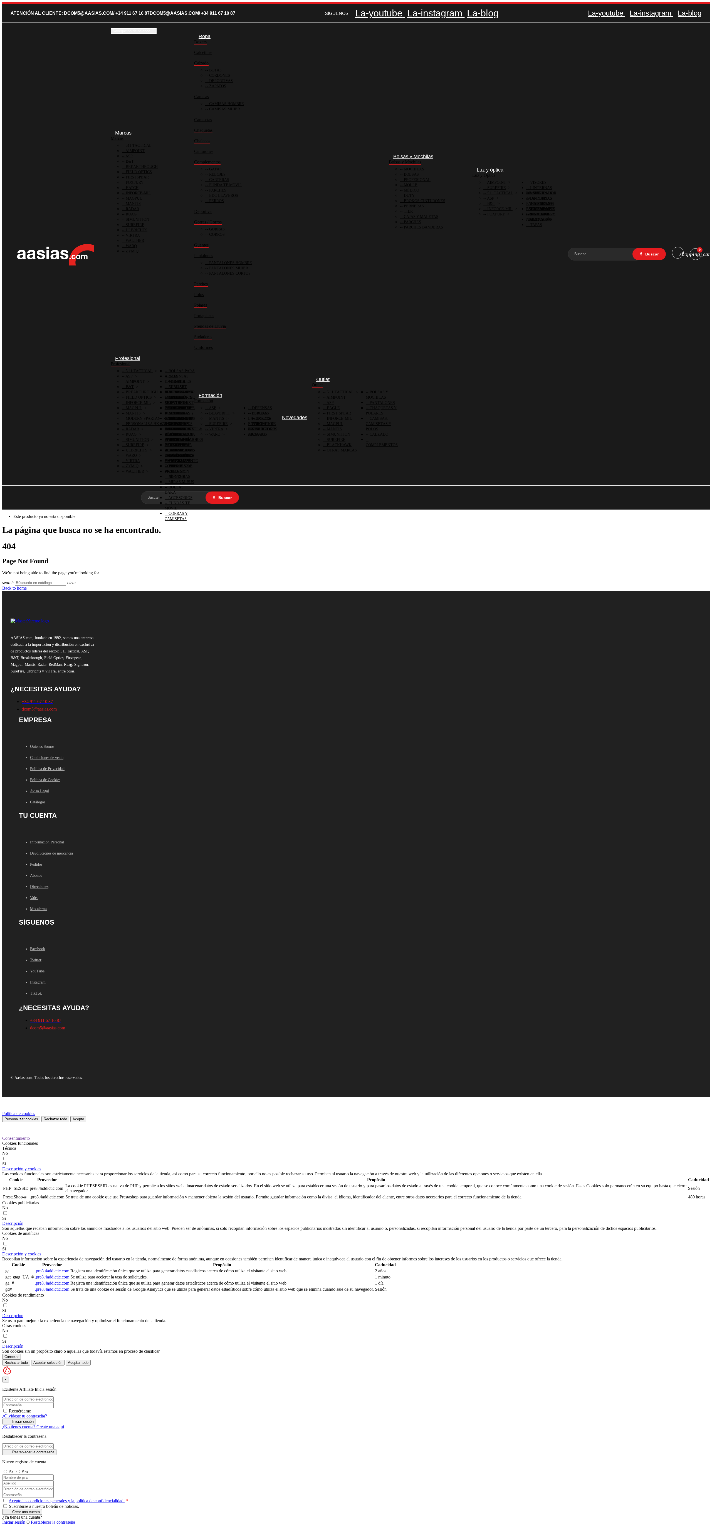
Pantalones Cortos (229, 273)
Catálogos (37, 802)
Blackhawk (339, 445)
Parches (217, 190)
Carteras (218, 180)
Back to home (14, 588)
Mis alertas (38, 909)
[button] (21, 1168)
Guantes (201, 245)
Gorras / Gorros (208, 222)
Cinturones (203, 151)
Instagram (38, 982)
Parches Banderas (423, 227)
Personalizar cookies (21, 1119)
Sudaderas (203, 336)
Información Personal (47, 842)
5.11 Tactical (139, 371)
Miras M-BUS (180, 482)
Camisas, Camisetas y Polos (378, 423)
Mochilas (413, 169)
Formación (203, 400)
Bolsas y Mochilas (405, 162)
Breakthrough (141, 167)
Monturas (178, 477)
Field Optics (138, 172)
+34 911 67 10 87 (132, 13)
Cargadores (181, 408)
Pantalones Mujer (228, 268)
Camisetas (203, 119)
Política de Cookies (45, 780)
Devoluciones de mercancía (51, 853)
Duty (409, 195)
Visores (538, 182)
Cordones (219, 75)
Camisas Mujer (224, 109)
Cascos (259, 434)
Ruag (131, 214)
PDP (171, 471)
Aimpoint (135, 151)
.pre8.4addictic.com (52, 1270)
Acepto (78, 1119)
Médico (411, 190)
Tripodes (177, 397)
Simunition (137, 219)
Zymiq (132, 251)
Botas (215, 70)
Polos (199, 294)
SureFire (134, 225)
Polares (200, 305)
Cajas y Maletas (420, 217)
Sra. (25, 1471)
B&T (129, 161)
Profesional (417, 180)
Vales (34, 898)
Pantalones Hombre (230, 263)
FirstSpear (137, 177)
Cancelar (11, 1357)
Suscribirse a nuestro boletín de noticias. (43, 1506)
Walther (134, 241)
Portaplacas (204, 315)
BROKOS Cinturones (424, 201)
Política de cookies (18, 1113)
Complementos (207, 162)
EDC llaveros (223, 195)
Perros (216, 201)
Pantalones (203, 255)
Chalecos (202, 140)
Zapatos (217, 86)
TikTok (36, 993)
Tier (408, 211)
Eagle (333, 408)
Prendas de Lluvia (210, 326)
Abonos (36, 875)
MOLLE (410, 185)
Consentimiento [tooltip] (16, 1138)
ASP (129, 156)
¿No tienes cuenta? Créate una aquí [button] (33, 1426)
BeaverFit (219, 413)
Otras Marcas (341, 450)
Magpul (133, 198)
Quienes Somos (42, 746)
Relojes (217, 174)
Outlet (317, 385)
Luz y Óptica (483, 175)
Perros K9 (178, 466)
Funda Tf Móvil (225, 185)
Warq (131, 246)
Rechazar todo (55, 1119)
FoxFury (134, 182)
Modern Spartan (142, 418)
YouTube (37, 971)
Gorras (216, 229)
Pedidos (36, 864)
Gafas (215, 169)
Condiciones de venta (46, 758)
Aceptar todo (78, 1362)
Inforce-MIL (138, 193)
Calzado (201, 63)
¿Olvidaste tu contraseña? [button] (24, 1416)
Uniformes (203, 347)
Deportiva (203, 211)
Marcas (117, 138)
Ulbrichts (136, 230)
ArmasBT (177, 387)
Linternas (540, 193)
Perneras (413, 206)
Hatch (132, 188)
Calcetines (203, 52)
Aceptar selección (47, 1362)
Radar (132, 209)
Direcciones (39, 887)
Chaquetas (203, 130)
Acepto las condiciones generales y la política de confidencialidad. (67, 1500)
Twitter (35, 960)
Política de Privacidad (47, 769)
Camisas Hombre (226, 104)
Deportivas (220, 81)
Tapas (535, 225)
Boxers (200, 41)
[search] (649, 254)
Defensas (261, 408)
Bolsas (411, 174)
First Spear (338, 413)
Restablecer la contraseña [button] (53, 1522)
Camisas (201, 96)
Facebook (37, 949)
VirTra (132, 235)
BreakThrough (141, 392)
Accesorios (179, 498)
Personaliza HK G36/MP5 (150, 424)
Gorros (216, 234)
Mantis (133, 204)
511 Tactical (138, 145)
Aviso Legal (39, 791)
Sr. (12, 1471)
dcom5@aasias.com (88, 13)
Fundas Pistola (184, 429)
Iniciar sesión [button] (13, 1522)
